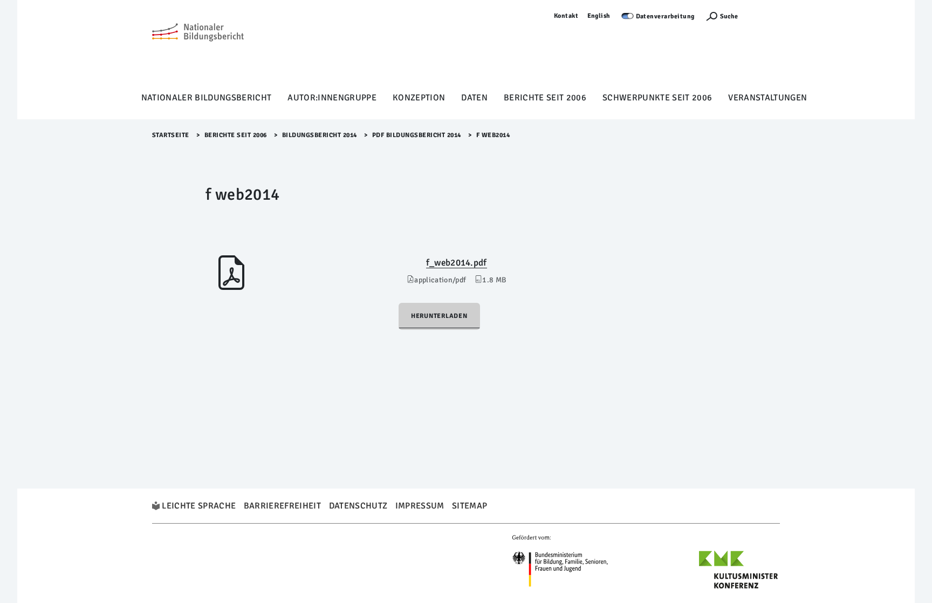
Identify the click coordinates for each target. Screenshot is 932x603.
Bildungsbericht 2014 (319, 135)
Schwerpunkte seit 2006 (657, 97)
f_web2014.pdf (456, 262)
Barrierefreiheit (282, 505)
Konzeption (419, 97)
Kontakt (566, 16)
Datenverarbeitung (665, 16)
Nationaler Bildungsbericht (206, 97)
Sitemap (469, 505)
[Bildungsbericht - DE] (198, 49)
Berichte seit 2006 (545, 97)
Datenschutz (358, 505)
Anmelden (764, 16)
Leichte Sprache (199, 505)
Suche (729, 16)
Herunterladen (439, 316)
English (599, 16)
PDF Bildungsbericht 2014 (416, 135)
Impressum (419, 505)
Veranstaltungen (767, 97)
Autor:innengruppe (331, 97)
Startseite (170, 135)
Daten (474, 97)
